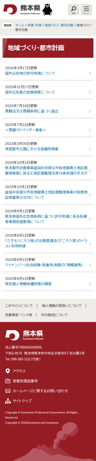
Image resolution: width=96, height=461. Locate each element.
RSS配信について (54, 315)
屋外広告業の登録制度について (30, 92)
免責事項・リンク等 (18, 315)
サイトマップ (22, 401)
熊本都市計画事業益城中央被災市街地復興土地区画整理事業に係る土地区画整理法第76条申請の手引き (46, 170)
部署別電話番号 (25, 381)
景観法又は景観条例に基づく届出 (31, 111)
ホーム (19, 25)
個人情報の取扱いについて (62, 306)
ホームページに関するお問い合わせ (40, 391)
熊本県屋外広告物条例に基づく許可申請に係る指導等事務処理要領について (46, 219)
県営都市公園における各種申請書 (31, 149)
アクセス (19, 371)
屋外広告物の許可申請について (30, 73)
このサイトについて (19, 306)
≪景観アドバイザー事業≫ (25, 130)
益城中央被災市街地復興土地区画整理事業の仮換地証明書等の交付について (46, 195)
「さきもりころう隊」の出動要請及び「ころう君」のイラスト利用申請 (46, 243)
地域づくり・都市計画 (59, 25)
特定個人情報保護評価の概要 (28, 284)
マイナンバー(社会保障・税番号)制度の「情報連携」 (44, 265)
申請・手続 (34, 25)
